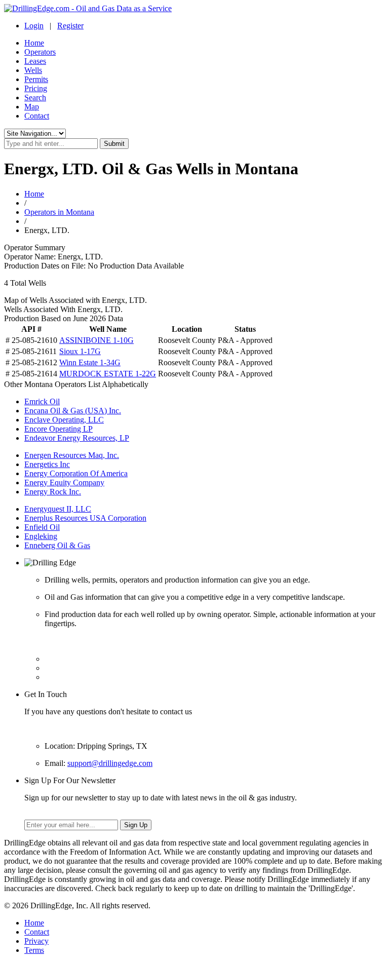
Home (34, 42)
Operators (40, 52)
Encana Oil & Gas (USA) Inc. (72, 410)
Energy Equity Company (64, 482)
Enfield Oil (42, 527)
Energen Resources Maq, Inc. (71, 455)
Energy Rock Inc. (52, 491)
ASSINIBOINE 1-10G (96, 340)
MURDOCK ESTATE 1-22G (107, 373)
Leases (35, 61)
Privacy (36, 941)
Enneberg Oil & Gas (57, 545)
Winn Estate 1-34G (90, 362)
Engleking (40, 536)
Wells (33, 70)
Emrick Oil (42, 401)
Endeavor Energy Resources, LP (76, 438)
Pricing (35, 88)
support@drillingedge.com (109, 763)
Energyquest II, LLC (57, 509)
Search (35, 97)
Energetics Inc (47, 464)
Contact (36, 115)
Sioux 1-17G (80, 351)
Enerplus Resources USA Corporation (85, 518)
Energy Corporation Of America (76, 473)
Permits (36, 79)
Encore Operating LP (58, 429)
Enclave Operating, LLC (64, 419)
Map (31, 106)
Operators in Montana (59, 212)
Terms (34, 950)
